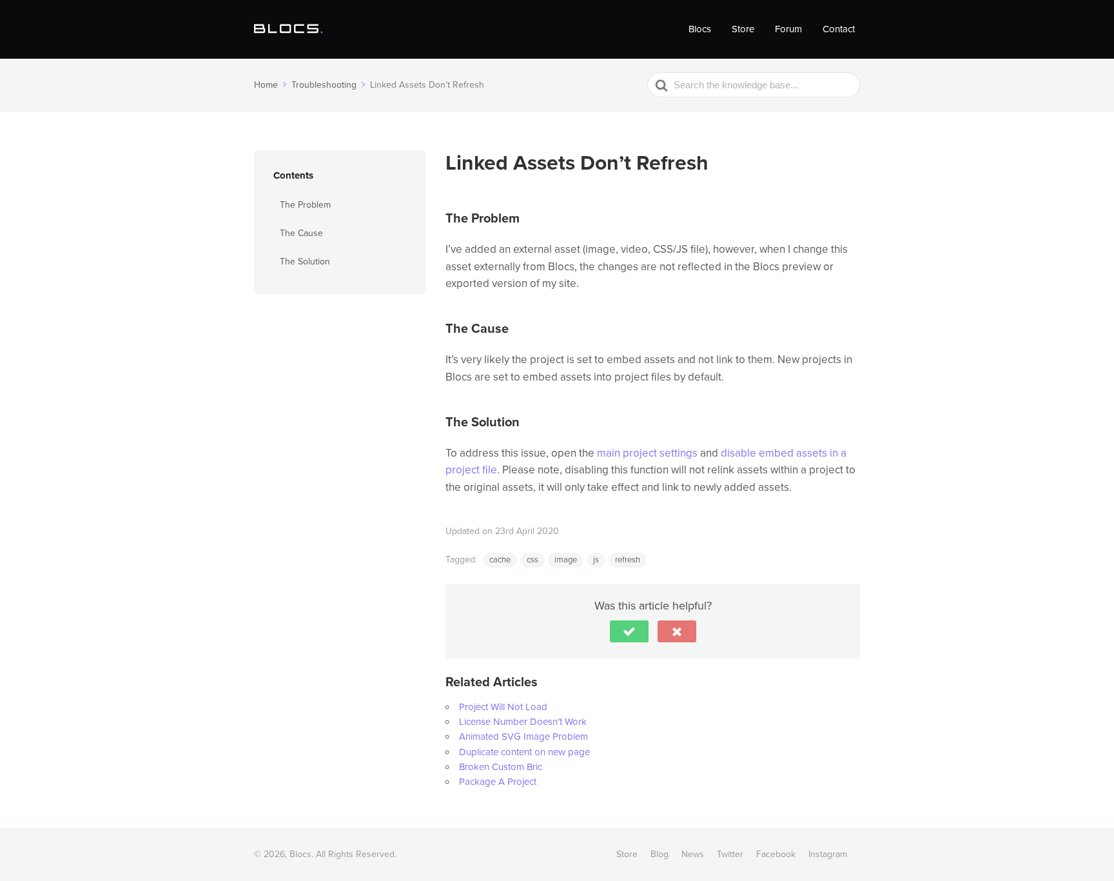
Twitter (730, 854)
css (532, 560)
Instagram (827, 854)
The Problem (305, 204)
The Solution (305, 261)
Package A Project (497, 781)
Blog (659, 854)
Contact (839, 29)
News (692, 854)
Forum (788, 29)
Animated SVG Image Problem (523, 736)
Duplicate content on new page (524, 752)
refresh (627, 560)
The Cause (301, 233)
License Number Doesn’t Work (523, 722)
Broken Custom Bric (500, 767)
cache (500, 560)
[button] (629, 631)
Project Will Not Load (503, 707)
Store (743, 29)
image (565, 560)
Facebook (776, 854)
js (596, 560)
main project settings (647, 453)
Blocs (700, 29)
